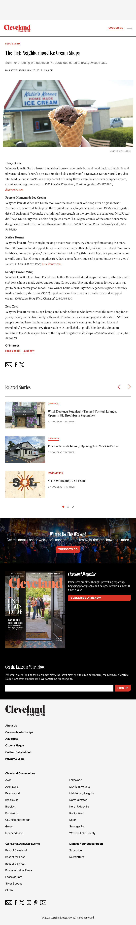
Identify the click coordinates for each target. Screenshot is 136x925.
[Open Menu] (129, 29)
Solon (72, 820)
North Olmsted (78, 800)
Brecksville (11, 800)
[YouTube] (43, 902)
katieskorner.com (51, 264)
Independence (14, 833)
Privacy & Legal (14, 759)
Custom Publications (18, 752)
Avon (8, 780)
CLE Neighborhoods (17, 820)
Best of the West (15, 863)
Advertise (11, 739)
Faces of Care (13, 877)
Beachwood (12, 793)
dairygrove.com (14, 190)
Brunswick (11, 813)
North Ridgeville (79, 806)
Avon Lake (11, 786)
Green (9, 826)
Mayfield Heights (79, 786)
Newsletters (76, 857)
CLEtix (9, 890)
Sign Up (122, 688)
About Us (11, 725)
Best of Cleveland (16, 850)
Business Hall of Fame (18, 870)
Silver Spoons (13, 883)
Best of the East (15, 857)
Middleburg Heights (81, 793)
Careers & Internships (19, 732)
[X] (21, 902)
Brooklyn (10, 806)
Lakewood (75, 780)
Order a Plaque (14, 745)
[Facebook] (16, 902)
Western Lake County (82, 833)
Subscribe (115, 28)
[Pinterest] (35, 902)
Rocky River (76, 813)
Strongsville (76, 826)
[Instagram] (29, 902)
